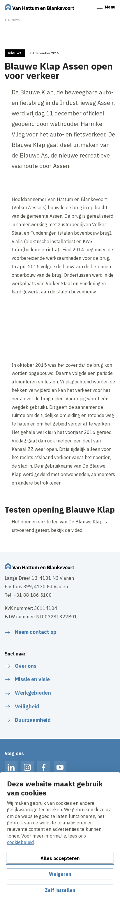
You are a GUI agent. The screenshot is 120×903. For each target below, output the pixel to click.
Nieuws (14, 20)
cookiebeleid (20, 842)
